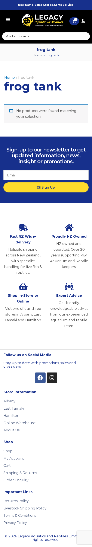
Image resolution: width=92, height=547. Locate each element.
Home (37, 55)
